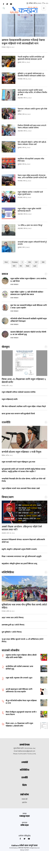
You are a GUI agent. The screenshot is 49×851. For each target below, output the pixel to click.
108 (43, 262)
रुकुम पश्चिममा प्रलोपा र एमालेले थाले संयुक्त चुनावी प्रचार (30, 193)
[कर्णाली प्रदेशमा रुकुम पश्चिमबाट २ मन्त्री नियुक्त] (24, 437)
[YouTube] (11, 4)
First (6, 262)
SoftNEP (26, 850)
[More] (46, 273)
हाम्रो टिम (24, 803)
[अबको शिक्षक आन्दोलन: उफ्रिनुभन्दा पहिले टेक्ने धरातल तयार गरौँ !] (24, 512)
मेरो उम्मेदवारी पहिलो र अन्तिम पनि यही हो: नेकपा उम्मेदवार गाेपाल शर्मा (32, 143)
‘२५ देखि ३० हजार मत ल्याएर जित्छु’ (30, 225)
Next (27, 266)
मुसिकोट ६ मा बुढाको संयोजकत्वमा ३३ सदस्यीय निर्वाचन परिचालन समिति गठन (32, 74)
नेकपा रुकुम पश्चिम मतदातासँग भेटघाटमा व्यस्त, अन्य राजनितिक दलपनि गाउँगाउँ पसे (32, 176)
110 (21, 266)
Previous (15, 262)
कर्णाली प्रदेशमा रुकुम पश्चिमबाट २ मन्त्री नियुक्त (22, 451)
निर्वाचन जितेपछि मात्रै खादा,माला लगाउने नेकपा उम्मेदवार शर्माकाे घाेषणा (32, 126)
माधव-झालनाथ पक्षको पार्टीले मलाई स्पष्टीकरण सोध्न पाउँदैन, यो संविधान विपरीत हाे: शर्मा (32, 92)
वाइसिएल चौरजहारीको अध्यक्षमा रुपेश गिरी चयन (31, 160)
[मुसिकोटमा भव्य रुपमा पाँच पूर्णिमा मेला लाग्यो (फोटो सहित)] (24, 588)
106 (29, 262)
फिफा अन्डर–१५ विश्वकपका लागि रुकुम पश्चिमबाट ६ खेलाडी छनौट (24, 381)
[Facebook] (3, 4)
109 (14, 266)
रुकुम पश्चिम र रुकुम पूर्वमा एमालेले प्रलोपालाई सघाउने (29, 210)
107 (36, 262)
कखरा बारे (24, 799)
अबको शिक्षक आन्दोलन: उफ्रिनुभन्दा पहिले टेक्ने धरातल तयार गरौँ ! (22, 528)
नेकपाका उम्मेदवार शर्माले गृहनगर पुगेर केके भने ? (32, 110)
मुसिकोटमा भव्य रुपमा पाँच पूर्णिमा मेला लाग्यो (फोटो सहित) (24, 606)
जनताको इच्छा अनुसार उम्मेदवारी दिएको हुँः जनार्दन (32, 243)
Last (35, 266)
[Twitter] (7, 4)
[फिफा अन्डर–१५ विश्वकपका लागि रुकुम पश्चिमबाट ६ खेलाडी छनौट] (24, 363)
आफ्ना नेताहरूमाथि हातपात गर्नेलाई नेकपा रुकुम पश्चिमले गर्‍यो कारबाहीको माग (23, 41)
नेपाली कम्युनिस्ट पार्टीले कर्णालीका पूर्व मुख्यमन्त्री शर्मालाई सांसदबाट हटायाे (31, 58)
